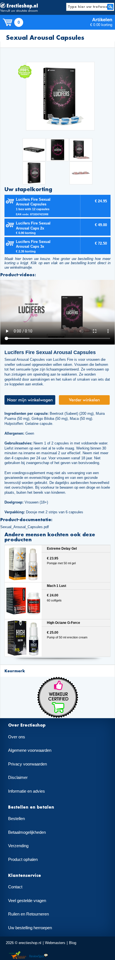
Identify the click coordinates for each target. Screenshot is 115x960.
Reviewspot (38, 955)
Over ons (16, 737)
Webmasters (55, 943)
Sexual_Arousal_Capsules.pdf (24, 527)
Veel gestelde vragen (27, 900)
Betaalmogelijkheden (27, 832)
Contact (15, 887)
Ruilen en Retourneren (28, 914)
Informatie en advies (26, 791)
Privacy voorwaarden (27, 764)
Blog (72, 943)
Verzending (18, 846)
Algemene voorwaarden (29, 750)
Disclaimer (18, 777)
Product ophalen (23, 859)
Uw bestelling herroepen (30, 928)
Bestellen (16, 818)
